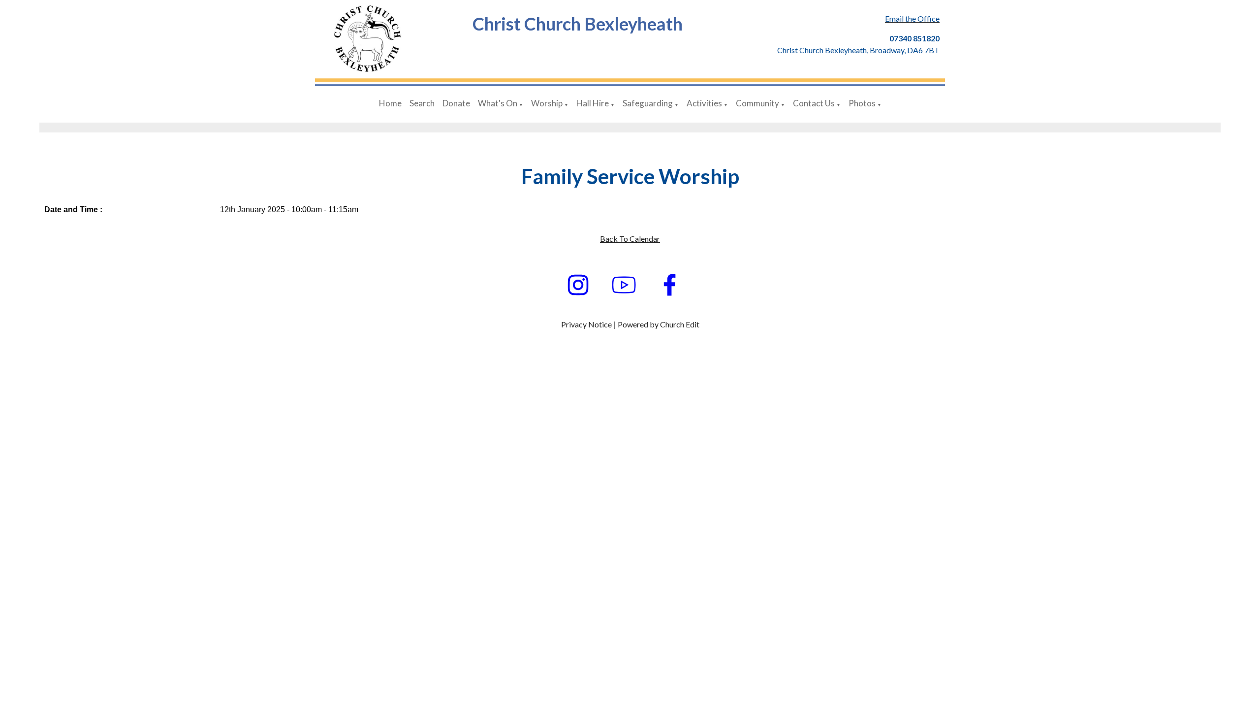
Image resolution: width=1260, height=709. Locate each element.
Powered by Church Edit (658, 324)
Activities (704, 103)
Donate (456, 103)
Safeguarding (648, 103)
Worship (547, 103)
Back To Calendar (630, 238)
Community (757, 103)
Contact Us (814, 103)
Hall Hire (592, 103)
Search (422, 103)
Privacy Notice (586, 324)
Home (390, 103)
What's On (497, 103)
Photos (862, 103)
